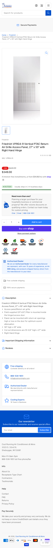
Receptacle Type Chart (12, 475)
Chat (14, 213)
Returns (5, 500)
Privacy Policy (8, 504)
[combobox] (26, 13)
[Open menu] (48, 5)
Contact (5, 494)
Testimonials (7, 481)
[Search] (48, 13)
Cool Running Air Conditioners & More (30, 536)
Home (4, 35)
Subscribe (44, 430)
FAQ (3, 497)
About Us (6, 471)
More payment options (27, 233)
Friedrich (12, 35)
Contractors (7, 478)
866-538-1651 (28, 213)
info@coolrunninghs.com (20, 378)
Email (19, 213)
